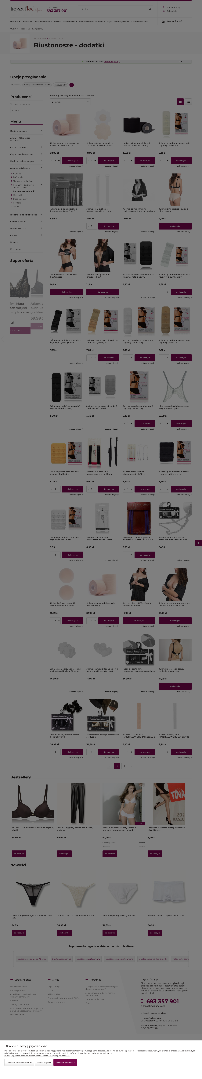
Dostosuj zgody (44, 1062)
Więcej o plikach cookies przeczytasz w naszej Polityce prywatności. (37, 1055)
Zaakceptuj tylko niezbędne (19, 1062)
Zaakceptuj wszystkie (65, 1062)
